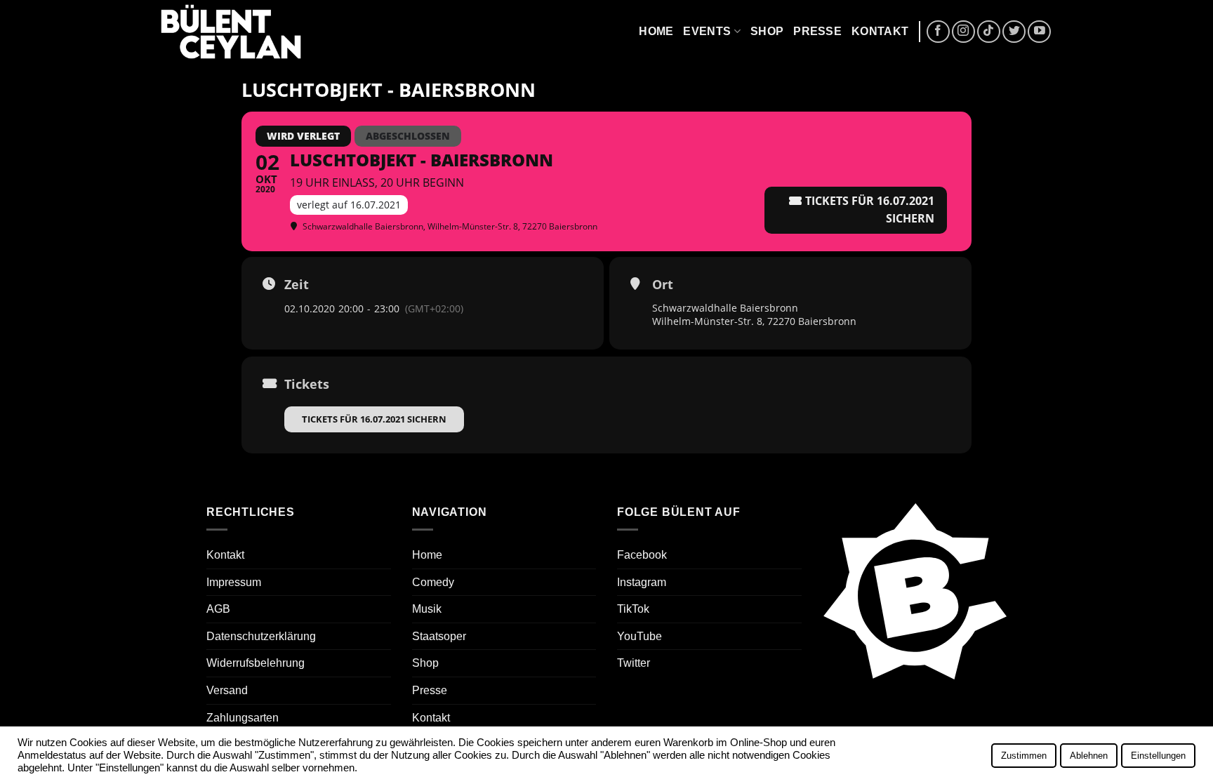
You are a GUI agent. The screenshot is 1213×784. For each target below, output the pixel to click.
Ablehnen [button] (1089, 755)
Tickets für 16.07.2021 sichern (374, 419)
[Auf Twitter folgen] (1014, 32)
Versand (227, 690)
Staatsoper (439, 636)
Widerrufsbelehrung (255, 663)
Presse (817, 31)
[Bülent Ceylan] (231, 32)
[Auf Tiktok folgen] (988, 32)
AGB (218, 609)
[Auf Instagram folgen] (963, 32)
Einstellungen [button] (1158, 755)
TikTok (633, 609)
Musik (427, 609)
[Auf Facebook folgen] (938, 32)
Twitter (633, 663)
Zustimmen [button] (1024, 755)
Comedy (433, 582)
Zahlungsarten (242, 718)
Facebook (642, 555)
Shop (766, 31)
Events (707, 31)
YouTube (639, 636)
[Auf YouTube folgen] (1039, 32)
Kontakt (879, 31)
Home (656, 31)
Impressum (233, 582)
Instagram (641, 582)
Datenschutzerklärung (261, 636)
